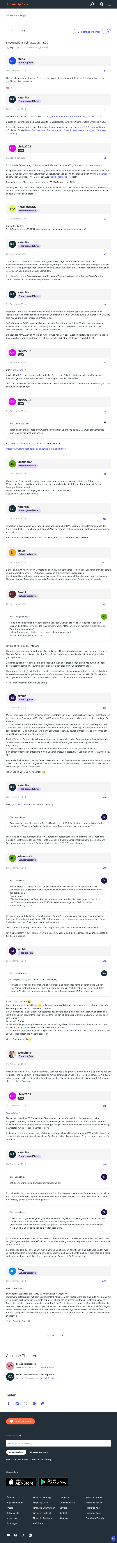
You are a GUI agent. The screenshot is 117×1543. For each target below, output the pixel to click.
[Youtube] (8, 1535)
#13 (104, 707)
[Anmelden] (101, 4)
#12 (104, 604)
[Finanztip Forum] (17, 4)
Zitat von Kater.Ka (19, 973)
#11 (104, 562)
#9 (105, 474)
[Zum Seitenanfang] (113, 1538)
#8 (105, 411)
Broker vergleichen (26, 1364)
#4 (105, 219)
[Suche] (92, 4)
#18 (104, 1106)
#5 (105, 254)
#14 (104, 797)
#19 (104, 1164)
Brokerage (102, 173)
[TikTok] (23, 1535)
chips (12, 48)
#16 (104, 961)
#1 (105, 71)
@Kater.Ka (18, 369)
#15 (104, 868)
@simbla (16, 804)
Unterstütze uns (23, 1421)
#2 (105, 109)
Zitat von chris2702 (19, 423)
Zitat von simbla (18, 817)
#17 (104, 1064)
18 (23, 31)
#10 (104, 518)
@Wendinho (12, 1113)
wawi (18, 1367)
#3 (105, 158)
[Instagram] (16, 1535)
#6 (105, 304)
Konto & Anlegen (46, 1367)
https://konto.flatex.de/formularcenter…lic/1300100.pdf (71, 116)
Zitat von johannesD (20, 616)
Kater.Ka (19, 1378)
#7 (105, 362)
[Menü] (109, 4)
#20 (104, 1281)
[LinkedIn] (30, 1535)
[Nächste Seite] (29, 31)
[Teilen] (108, 31)
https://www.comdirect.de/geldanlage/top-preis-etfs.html (35, 448)
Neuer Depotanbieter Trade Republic (35, 1374)
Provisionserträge (58, 176)
